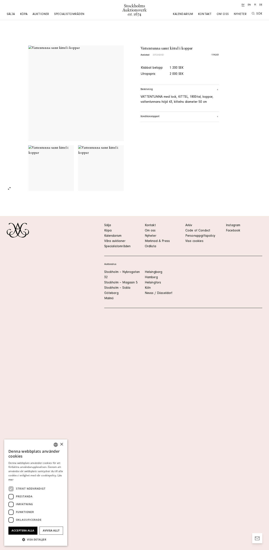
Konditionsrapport (150, 116)
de (260, 5)
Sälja (11, 14)
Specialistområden (69, 14)
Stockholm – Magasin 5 (121, 282)
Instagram (233, 225)
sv (243, 5)
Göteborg (111, 293)
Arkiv (188, 225)
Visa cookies (194, 241)
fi (255, 5)
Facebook (233, 230)
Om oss (223, 14)
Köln (148, 288)
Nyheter (240, 14)
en (249, 5)
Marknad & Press (157, 241)
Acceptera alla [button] (23, 530)
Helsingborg (153, 272)
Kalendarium (183, 14)
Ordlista (150, 246)
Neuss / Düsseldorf (159, 293)
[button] (35, 539)
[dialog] (35, 492)
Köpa (24, 14)
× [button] (61, 444)
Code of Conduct (197, 230)
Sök (259, 14)
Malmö (109, 298)
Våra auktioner (114, 241)
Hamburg (151, 277)
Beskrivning (147, 89)
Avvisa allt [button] (51, 530)
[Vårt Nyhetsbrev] (257, 538)
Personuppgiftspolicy (200, 236)
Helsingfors (153, 282)
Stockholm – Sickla (117, 288)
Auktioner (41, 14)
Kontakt (205, 14)
